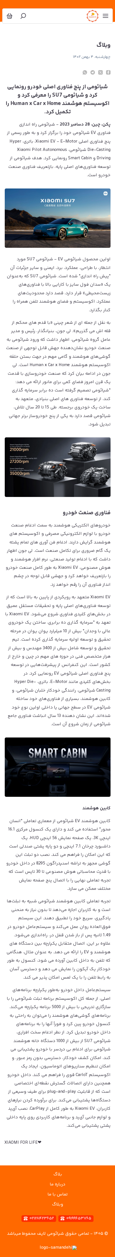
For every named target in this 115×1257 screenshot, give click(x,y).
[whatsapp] (85, 72)
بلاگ (57, 1174)
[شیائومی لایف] (93, 16)
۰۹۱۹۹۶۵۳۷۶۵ (78, 1218)
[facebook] (108, 72)
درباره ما (57, 1184)
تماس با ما (57, 1194)
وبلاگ (57, 1204)
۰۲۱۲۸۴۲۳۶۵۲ (42, 1218)
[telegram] (92, 72)
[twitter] (100, 72)
